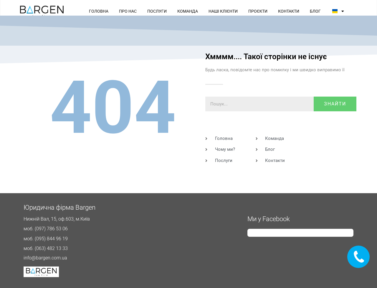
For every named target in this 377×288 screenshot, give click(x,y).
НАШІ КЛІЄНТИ (223, 11)
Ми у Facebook (268, 219)
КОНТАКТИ (288, 11)
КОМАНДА (187, 11)
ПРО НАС (128, 11)
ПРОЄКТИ (257, 11)
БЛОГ (315, 11)
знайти (335, 104)
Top (363, 274)
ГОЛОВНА (98, 11)
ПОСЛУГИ (157, 11)
